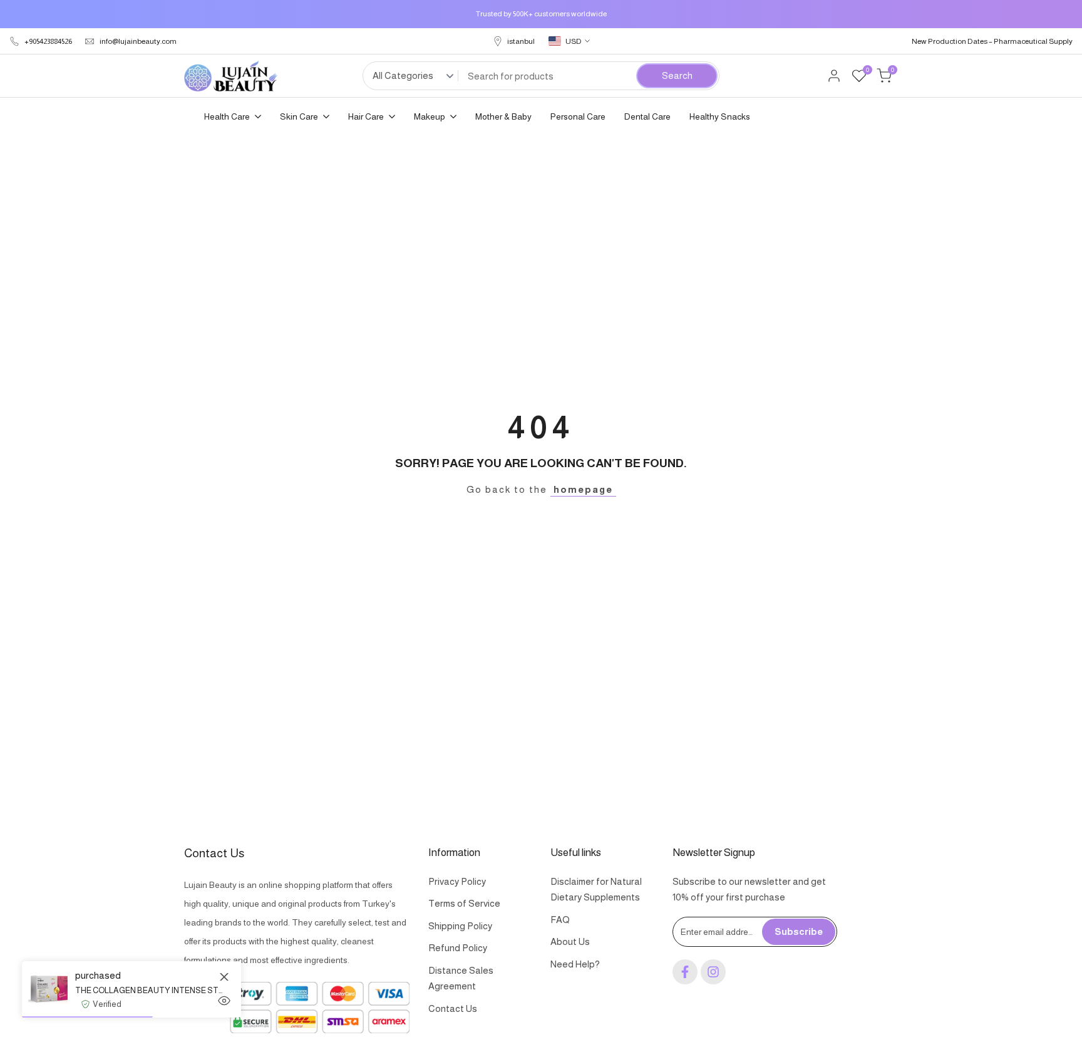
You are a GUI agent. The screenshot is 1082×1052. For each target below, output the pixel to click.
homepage (583, 489)
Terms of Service (464, 903)
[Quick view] (224, 1000)
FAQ (560, 919)
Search (677, 75)
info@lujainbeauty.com (138, 41)
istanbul (521, 41)
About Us (570, 941)
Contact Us (452, 1008)
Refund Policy (457, 947)
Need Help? (575, 964)
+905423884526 (48, 41)
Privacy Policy (457, 881)
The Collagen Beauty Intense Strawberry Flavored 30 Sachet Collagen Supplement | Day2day (148, 990)
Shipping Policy (460, 925)
